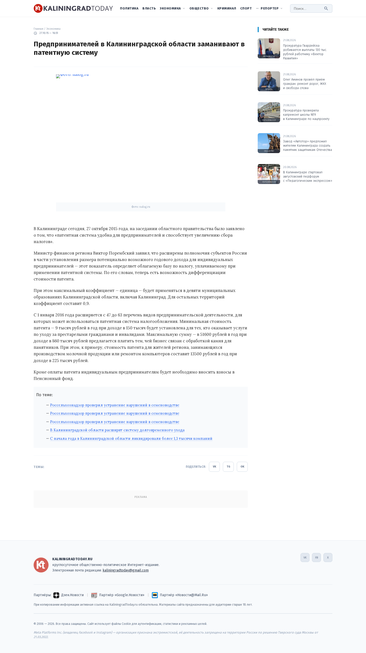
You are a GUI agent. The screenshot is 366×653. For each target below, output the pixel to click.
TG (228, 466)
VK (214, 466)
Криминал (226, 8)
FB (316, 557)
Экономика (170, 8)
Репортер (270, 8)
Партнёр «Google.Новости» (121, 595)
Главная (38, 28)
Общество (199, 8)
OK (242, 466)
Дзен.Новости (72, 595)
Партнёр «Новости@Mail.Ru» (184, 595)
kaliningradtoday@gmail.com (126, 570)
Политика (129, 8)
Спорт (246, 8)
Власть (149, 8)
